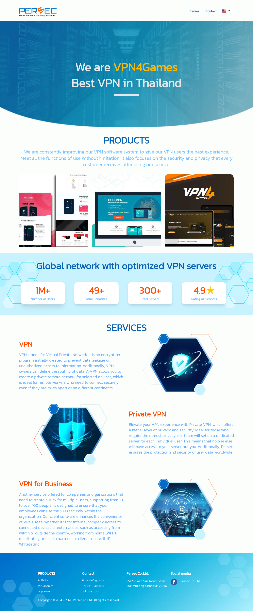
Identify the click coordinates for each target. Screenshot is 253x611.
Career (194, 11)
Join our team (90, 592)
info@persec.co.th (100, 580)
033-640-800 (95, 586)
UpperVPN (44, 592)
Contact (211, 11)
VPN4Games (45, 586)
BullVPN (43, 581)
